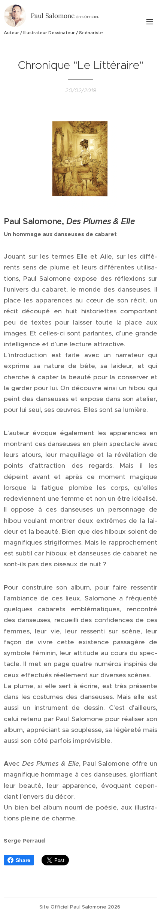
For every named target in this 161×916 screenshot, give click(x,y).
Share (23, 860)
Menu (149, 21)
